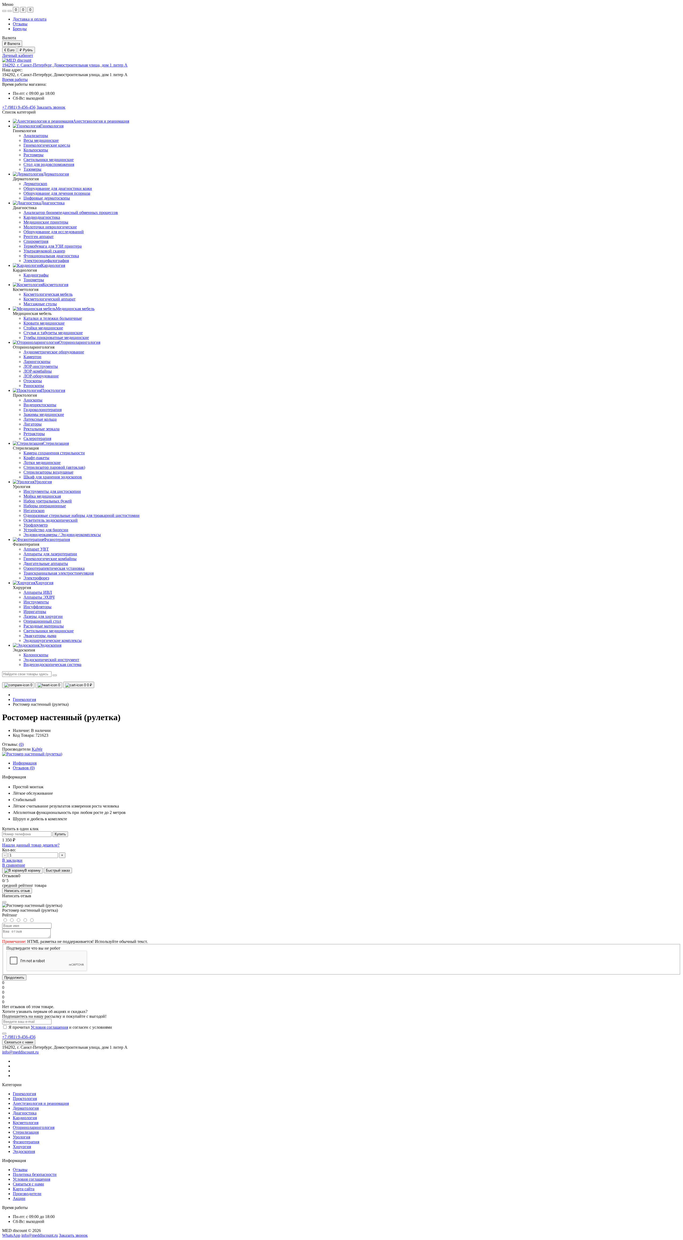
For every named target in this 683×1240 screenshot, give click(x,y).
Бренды (20, 28)
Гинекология (24, 699)
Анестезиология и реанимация (41, 1103)
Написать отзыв (17, 891)
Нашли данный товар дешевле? (30, 845)
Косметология (25, 1122)
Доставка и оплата (29, 19)
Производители (27, 1193)
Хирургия (22, 1146)
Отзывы (20, 24)
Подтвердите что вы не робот (33, 948)
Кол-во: (9, 850)
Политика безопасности (35, 1174)
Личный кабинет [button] (17, 55)
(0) (21, 744)
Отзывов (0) (24, 768)
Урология (21, 1137)
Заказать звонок (51, 107)
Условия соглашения (49, 1027)
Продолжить (14, 978)
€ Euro (9, 50)
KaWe (37, 749)
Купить (60, 834)
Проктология (25, 1098)
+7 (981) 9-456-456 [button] (18, 1037)
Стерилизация (26, 1132)
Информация (25, 763)
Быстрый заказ (58, 870)
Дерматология (26, 1108)
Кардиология (25, 1118)
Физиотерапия (26, 1142)
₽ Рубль (26, 50)
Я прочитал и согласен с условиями (60, 1027)
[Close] (4, 902)
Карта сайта (23, 1189)
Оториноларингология (33, 1127)
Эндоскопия (24, 1151)
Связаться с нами (18, 1042)
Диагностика (25, 1113)
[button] (65, 65)
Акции (19, 1198)
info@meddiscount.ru (20, 1052)
